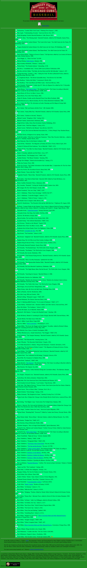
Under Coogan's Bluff (34, 448)
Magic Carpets (29, 484)
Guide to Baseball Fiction (36, 549)
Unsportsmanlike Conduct (34, 482)
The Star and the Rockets (34, 446)
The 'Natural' (29, 363)
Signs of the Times (31, 432)
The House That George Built (36, 443)
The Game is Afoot (31, 89)
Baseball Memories (33, 463)
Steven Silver (45, 25)
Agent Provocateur (33, 210)
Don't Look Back (31, 323)
